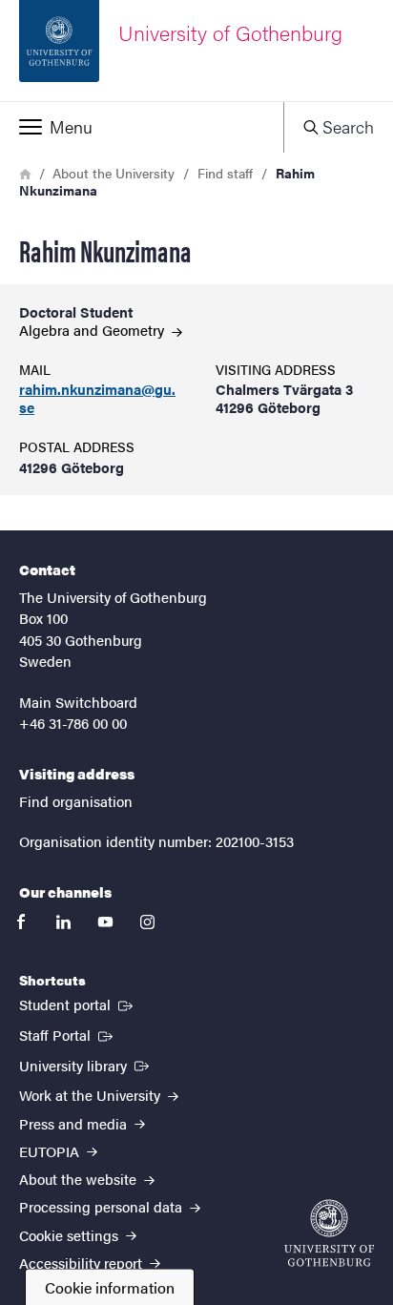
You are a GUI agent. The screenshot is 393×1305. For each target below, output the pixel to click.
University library (86, 1064)
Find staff (225, 172)
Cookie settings (70, 1235)
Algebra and (93, 329)
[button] (141, 127)
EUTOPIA (51, 1151)
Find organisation (76, 801)
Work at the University (91, 1095)
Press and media (75, 1123)
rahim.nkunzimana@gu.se (97, 399)
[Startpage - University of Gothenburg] (329, 1233)
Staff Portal (67, 1034)
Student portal (77, 1003)
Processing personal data (102, 1206)
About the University (113, 172)
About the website (79, 1179)
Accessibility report (82, 1263)
